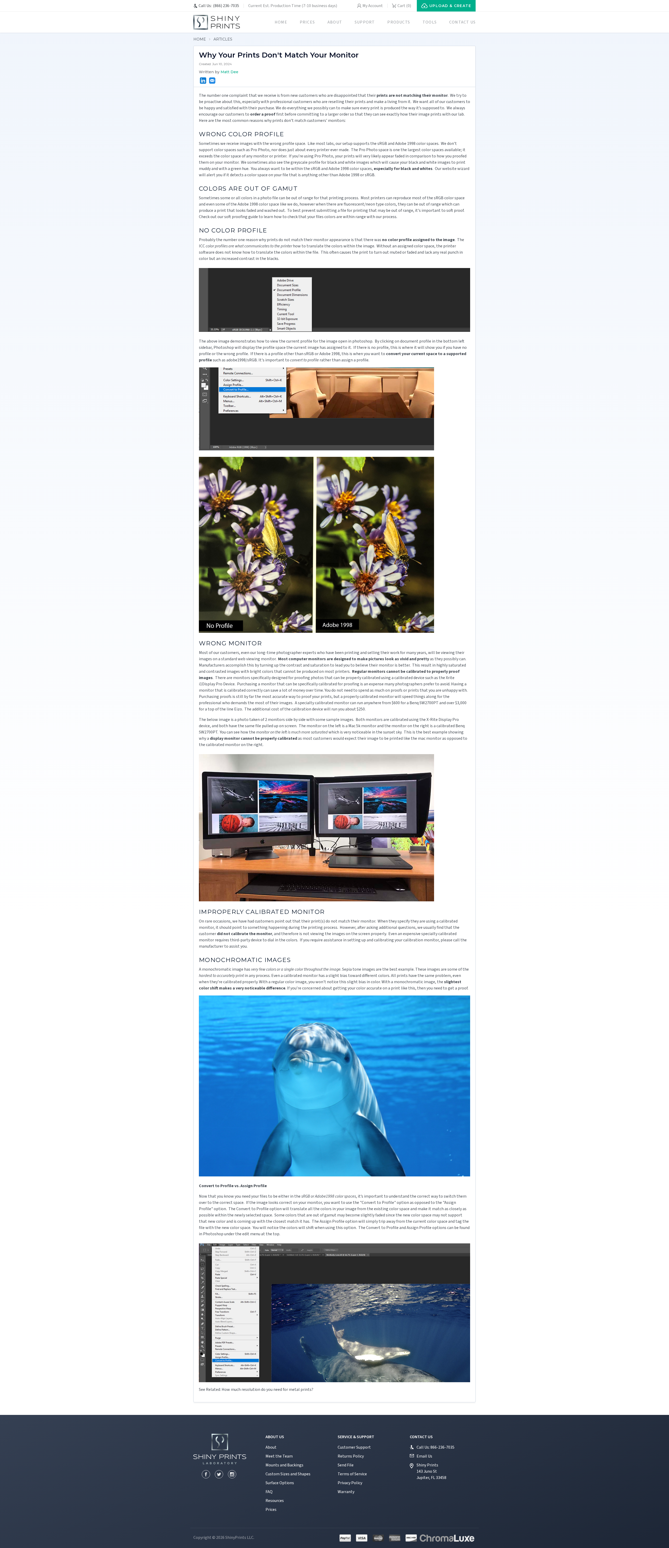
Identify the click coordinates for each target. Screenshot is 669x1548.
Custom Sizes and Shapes (288, 1474)
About (334, 22)
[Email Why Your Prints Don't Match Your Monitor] (212, 80)
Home (281, 22)
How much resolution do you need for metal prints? (267, 1389)
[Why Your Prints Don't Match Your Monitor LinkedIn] (203, 80)
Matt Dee (229, 72)
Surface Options (280, 1483)
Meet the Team (279, 1456)
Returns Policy (351, 1456)
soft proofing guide (241, 217)
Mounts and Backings (284, 1465)
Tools (430, 22)
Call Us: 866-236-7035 (435, 1447)
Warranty (346, 1492)
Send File (346, 1465)
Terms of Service (352, 1474)
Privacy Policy (350, 1483)
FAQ (269, 1492)
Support (365, 22)
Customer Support (354, 1447)
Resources (275, 1501)
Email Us (424, 1456)
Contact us (462, 22)
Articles (223, 39)
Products (398, 22)
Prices (307, 22)
